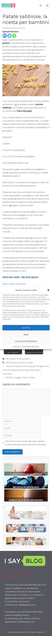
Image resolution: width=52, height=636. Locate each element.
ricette (30, 362)
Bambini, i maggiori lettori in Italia (20, 377)
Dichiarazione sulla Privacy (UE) (18, 572)
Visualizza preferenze (26, 341)
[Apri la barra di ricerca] (40, 5)
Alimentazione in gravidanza (26, 474)
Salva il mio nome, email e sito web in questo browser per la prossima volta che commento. (25, 443)
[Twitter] (9, 36)
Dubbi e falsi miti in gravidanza (26, 500)
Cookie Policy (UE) (13, 576)
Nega (26, 334)
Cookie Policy (17, 346)
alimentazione (12, 362)
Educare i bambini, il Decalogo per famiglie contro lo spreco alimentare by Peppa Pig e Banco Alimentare (25, 370)
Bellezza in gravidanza (26, 487)
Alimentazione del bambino (18, 358)
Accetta (26, 327)
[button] (48, 290)
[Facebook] (5, 36)
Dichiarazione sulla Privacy (30, 346)
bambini (22, 362)
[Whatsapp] (14, 36)
